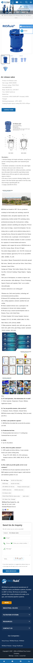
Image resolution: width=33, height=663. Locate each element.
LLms (16, 655)
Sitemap (11, 655)
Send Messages (11, 571)
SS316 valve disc (18, 490)
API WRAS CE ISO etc (8, 486)
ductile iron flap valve (16, 480)
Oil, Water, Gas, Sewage (8, 499)
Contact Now (8, 109)
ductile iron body (15, 483)
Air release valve (6, 493)
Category (10, 15)
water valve (26, 496)
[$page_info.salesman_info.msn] (3, 510)
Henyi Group (5, 640)
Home (5, 15)
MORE (7, 602)
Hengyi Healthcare (17, 645)
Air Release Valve (18, 15)
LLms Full (22, 655)
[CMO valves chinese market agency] (16, 9)
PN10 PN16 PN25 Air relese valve (11, 496)
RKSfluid (21, 640)
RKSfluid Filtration (7, 645)
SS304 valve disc (6, 490)
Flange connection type (23, 486)
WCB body (5, 483)
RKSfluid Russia (14, 640)
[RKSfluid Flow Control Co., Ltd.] (5, 2)
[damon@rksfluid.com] (5, 510)
